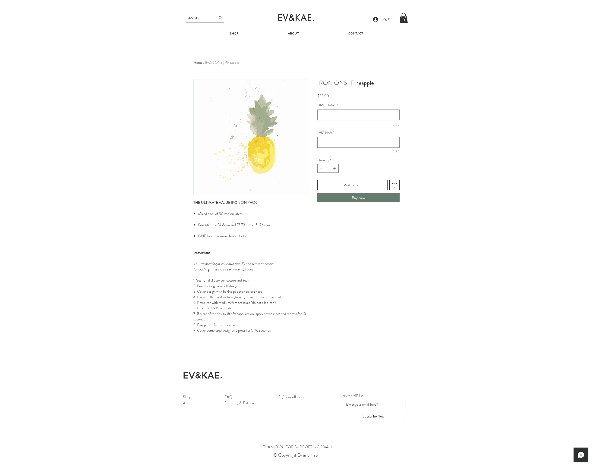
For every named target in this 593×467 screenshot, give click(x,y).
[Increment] (335, 168)
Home (197, 62)
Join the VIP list (352, 396)
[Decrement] (321, 168)
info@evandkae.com (292, 396)
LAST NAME (327, 133)
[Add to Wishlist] (394, 185)
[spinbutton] (328, 168)
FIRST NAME (327, 105)
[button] (403, 18)
